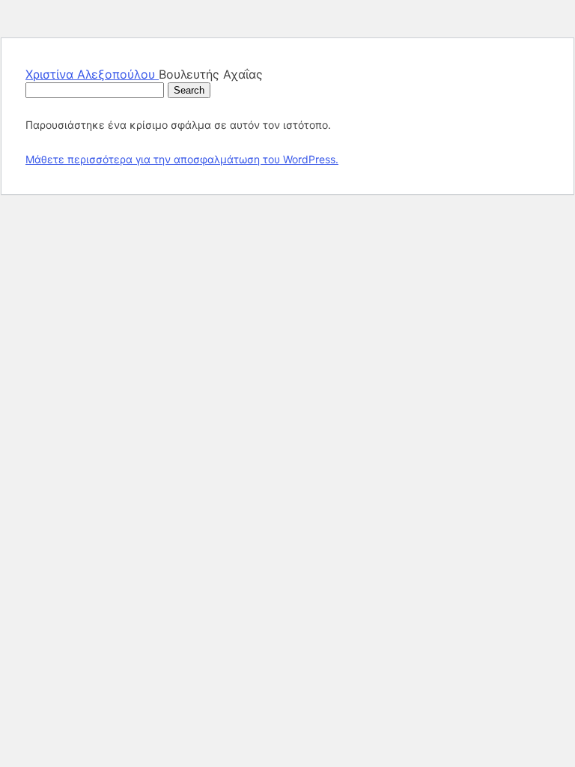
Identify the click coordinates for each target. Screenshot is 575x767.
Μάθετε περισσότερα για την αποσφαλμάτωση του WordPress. (181, 159)
